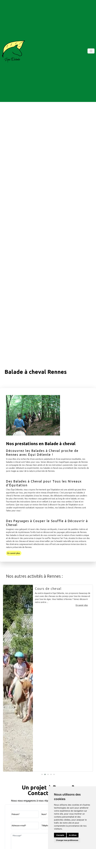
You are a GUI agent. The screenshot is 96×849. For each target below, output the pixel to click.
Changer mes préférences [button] (67, 840)
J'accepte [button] (60, 835)
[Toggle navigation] (91, 50)
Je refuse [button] (72, 835)
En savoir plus (13, 553)
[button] (42, 774)
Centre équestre (48, 588)
